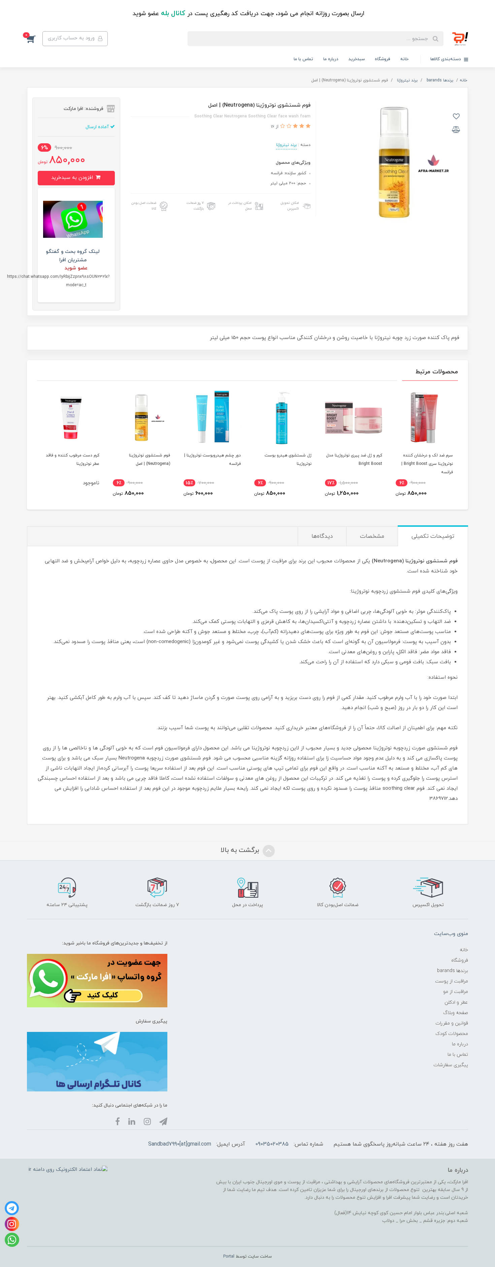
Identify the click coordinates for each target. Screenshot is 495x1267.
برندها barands (452, 971)
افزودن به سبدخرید (73, 177)
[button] (34, 38)
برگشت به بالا (241, 850)
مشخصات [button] (372, 536)
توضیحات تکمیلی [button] (432, 536)
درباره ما (330, 59)
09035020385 (272, 1144)
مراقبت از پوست (451, 981)
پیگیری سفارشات (450, 1065)
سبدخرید (357, 59)
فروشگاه (382, 59)
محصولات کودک (451, 1034)
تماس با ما (303, 59)
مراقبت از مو (455, 992)
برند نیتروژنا (286, 145)
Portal (228, 1257)
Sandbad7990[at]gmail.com (179, 1144)
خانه (404, 59)
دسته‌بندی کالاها (446, 59)
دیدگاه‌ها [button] (322, 536)
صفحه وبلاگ (455, 1013)
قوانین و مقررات (451, 1023)
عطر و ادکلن (456, 1002)
